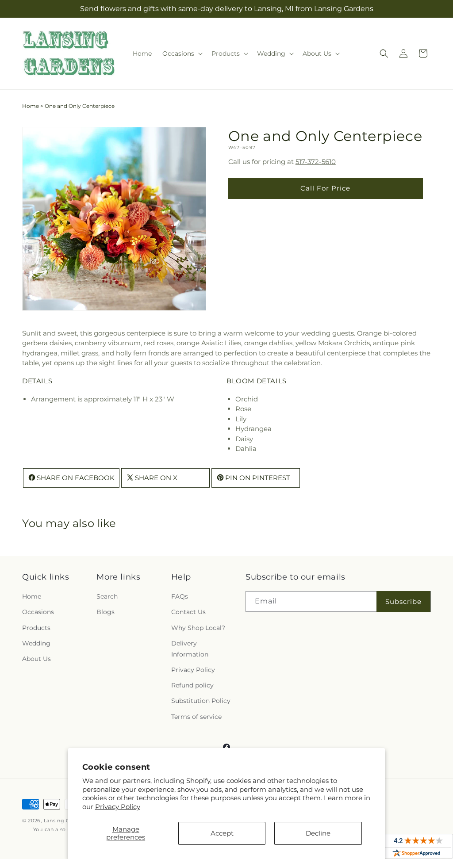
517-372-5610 (316, 161)
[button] (181, 53)
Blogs (105, 612)
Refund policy (192, 685)
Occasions (38, 612)
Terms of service (196, 717)
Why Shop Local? (198, 628)
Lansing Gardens (66, 820)
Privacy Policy (117, 806)
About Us (36, 659)
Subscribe (403, 601)
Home (30, 106)
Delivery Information (189, 648)
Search (107, 596)
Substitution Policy (200, 701)
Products (36, 628)
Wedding (36, 643)
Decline (318, 833)
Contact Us (188, 612)
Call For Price (325, 188)
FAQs (179, 596)
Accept (222, 833)
